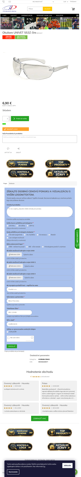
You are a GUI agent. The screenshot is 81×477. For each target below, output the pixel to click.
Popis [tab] (5, 183)
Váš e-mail (10, 320)
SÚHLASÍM (12, 332)
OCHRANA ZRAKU (44, 359)
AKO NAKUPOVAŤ (38, 2)
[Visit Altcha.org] (32, 338)
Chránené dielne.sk (31, 460)
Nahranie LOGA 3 (16, 278)
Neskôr (53, 235)
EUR (65, 2)
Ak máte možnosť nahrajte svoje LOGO (20, 251)
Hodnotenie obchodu (39, 372)
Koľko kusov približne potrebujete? (20, 223)
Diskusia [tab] (11, 183)
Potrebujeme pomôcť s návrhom (55, 247)
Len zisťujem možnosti (16, 238)
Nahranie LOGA (15, 254)
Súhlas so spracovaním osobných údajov (21, 329)
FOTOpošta (41, 460)
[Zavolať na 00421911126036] (5, 2)
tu (44, 466)
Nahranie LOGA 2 (16, 266)
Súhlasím (67, 465)
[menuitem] (4, 15)
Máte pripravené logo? (15, 244)
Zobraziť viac (39, 418)
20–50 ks (12, 226)
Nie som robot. (15, 338)
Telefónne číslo (12, 308)
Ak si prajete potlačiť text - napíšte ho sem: (22, 285)
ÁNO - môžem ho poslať (17, 247)
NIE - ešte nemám (34, 247)
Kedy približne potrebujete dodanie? (20, 232)
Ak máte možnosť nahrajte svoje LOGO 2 (21, 262)
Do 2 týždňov (30, 235)
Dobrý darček (50, 460)
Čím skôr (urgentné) (15, 235)
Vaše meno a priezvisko (15, 297)
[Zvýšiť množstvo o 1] (10, 117)
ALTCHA (31, 340)
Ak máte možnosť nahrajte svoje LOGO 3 (21, 274)
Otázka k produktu (13, 205)
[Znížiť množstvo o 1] (10, 120)
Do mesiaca (43, 235)
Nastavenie (13, 472)
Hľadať (47, 9)
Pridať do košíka (21, 119)
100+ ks (31, 226)
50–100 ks (22, 226)
